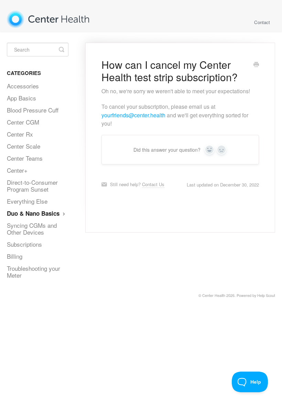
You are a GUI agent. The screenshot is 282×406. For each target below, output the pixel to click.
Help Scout (266, 295)
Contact (262, 22)
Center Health (213, 295)
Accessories (23, 86)
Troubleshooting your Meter (33, 271)
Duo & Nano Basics (34, 213)
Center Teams (25, 158)
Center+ (17, 170)
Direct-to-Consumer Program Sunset (32, 185)
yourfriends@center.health (133, 115)
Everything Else (27, 201)
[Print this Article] (256, 65)
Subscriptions (24, 244)
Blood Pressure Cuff (32, 110)
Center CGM (23, 122)
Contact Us (153, 184)
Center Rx (20, 134)
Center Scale (23, 146)
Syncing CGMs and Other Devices (32, 228)
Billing (14, 256)
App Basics (21, 98)
